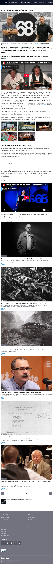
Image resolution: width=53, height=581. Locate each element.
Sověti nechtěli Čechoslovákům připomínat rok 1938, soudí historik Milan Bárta (22, 437)
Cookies (3, 560)
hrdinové (11, 2)
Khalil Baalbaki (43, 104)
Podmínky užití (16, 560)
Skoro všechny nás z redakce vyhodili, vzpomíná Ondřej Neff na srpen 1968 (21, 258)
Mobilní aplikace (5, 535)
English (22, 560)
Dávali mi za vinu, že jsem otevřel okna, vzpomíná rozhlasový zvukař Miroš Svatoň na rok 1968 (26, 348)
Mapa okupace (38, 2)
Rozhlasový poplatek (32, 527)
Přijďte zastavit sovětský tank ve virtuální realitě (20, 499)
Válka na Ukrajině (5, 517)
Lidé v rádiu (30, 521)
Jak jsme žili (19, 2)
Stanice (3, 521)
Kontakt (29, 525)
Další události (5, 498)
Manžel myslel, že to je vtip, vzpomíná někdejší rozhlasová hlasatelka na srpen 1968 (23, 303)
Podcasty (3, 533)
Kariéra (28, 523)
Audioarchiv (4, 531)
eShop (2, 523)
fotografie (4, 2)
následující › (50, 493)
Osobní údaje (9, 560)
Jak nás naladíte (31, 517)
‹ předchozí (2, 493)
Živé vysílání (4, 529)
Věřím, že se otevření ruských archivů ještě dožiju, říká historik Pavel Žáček (21, 392)
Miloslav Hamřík (38, 43)
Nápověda (29, 519)
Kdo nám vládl (28, 2)
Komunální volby (5, 519)
